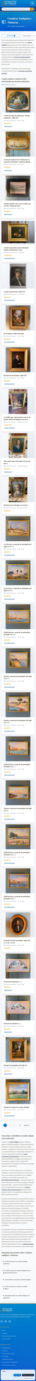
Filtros (12, 35)
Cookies (4, 1371)
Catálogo (4, 1333)
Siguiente (26, 1125)
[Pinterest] (9, 1321)
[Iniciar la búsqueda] (32, 9)
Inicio (3, 1330)
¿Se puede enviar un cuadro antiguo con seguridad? (16, 1297)
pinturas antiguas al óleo (22, 57)
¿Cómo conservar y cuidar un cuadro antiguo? (15, 1287)
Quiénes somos (6, 1348)
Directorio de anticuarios (9, 1336)
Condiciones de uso (7, 1359)
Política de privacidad (8, 1353)
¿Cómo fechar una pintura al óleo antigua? (18, 1279)
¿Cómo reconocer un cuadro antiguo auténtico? (15, 1262)
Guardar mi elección (28, 1378)
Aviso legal (5, 1356)
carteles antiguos (28, 1244)
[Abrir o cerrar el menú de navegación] (32, 3)
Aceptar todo (17, 1375)
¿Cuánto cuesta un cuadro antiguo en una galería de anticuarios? (17, 1272)
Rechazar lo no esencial (28, 1375)
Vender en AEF (6, 1339)
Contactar (5, 1351)
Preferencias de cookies (8, 1365)
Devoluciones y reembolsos (10, 1362)
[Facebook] (1, 1321)
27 (20, 1125)
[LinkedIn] (5, 1321)
